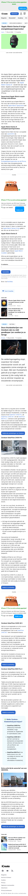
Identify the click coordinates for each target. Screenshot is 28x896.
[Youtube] (7, 871)
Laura (2, 32)
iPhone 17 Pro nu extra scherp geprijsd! (14, 200)
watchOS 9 (10, 134)
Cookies (3, 880)
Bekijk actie (22, 8)
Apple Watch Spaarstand (16, 105)
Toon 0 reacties (8, 291)
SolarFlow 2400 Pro (15, 414)
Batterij (12, 324)
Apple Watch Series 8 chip (11, 228)
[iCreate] (4, 13)
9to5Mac (10, 281)
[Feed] (12, 871)
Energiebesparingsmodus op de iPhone (13, 161)
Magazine (3, 875)
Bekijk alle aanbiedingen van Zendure (13, 433)
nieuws (4, 23)
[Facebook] (2, 871)
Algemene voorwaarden (7, 885)
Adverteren (4, 888)
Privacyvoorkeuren (6, 890)
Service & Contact (6, 877)
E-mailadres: (4, 264)
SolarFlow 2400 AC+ (7, 416)
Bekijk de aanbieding (8, 587)
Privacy (3, 882)
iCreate (3, 338)
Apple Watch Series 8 (16, 23)
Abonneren (14, 13)
